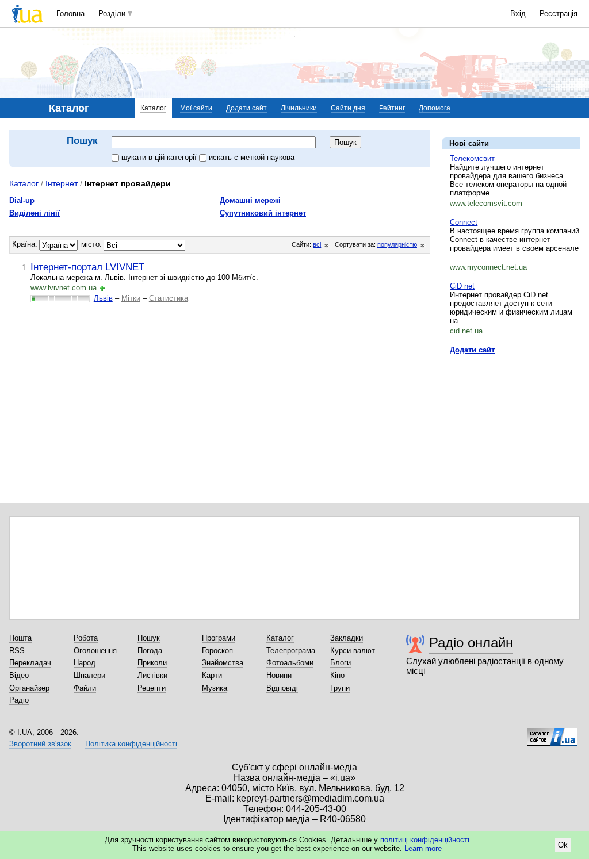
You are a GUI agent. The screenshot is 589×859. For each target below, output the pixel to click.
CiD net (462, 286)
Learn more (423, 848)
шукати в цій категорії (160, 157)
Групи (340, 688)
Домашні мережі (250, 200)
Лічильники (299, 108)
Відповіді (282, 688)
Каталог (153, 108)
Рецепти (151, 688)
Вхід (518, 13)
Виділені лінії (34, 213)
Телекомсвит (472, 158)
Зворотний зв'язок (40, 743)
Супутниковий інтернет (263, 213)
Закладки (346, 638)
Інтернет (61, 183)
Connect (463, 222)
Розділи (111, 13)
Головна (70, 13)
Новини (279, 675)
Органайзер (29, 688)
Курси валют (352, 650)
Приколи (152, 662)
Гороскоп (217, 650)
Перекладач (30, 662)
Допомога (434, 108)
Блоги (340, 662)
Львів (103, 298)
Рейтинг (392, 108)
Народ (84, 662)
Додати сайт (246, 108)
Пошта (20, 638)
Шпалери (89, 675)
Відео (19, 675)
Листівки (152, 675)
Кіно (337, 675)
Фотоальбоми (289, 662)
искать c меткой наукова (251, 157)
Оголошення (95, 650)
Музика (214, 688)
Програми (218, 638)
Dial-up (22, 200)
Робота (86, 638)
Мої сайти (196, 108)
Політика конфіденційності (131, 743)
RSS (17, 650)
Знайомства (222, 662)
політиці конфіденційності (424, 839)
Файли (85, 688)
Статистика (168, 298)
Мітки (130, 298)
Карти (212, 675)
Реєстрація (558, 13)
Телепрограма (290, 650)
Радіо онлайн (471, 642)
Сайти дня (348, 108)
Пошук (148, 638)
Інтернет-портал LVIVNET (87, 267)
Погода (149, 650)
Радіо (19, 700)
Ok (563, 845)
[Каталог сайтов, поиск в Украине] (552, 732)
